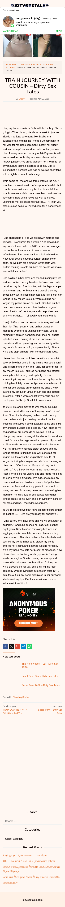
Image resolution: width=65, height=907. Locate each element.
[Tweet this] (11, 646)
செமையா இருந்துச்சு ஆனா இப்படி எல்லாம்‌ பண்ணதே (31, 876)
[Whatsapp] (29, 646)
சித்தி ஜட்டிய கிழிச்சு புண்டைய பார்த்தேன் (25, 855)
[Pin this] (17, 646)
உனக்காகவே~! (10, 882)
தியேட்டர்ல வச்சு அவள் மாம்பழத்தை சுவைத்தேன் (29, 860)
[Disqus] (32, 765)
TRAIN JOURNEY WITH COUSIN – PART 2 (15, 709)
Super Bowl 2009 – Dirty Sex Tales (41, 685)
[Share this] (5, 646)
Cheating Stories (21, 697)
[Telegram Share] (23, 646)
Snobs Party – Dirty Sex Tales (50, 709)
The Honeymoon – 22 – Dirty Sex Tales (40, 665)
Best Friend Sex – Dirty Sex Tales (40, 676)
